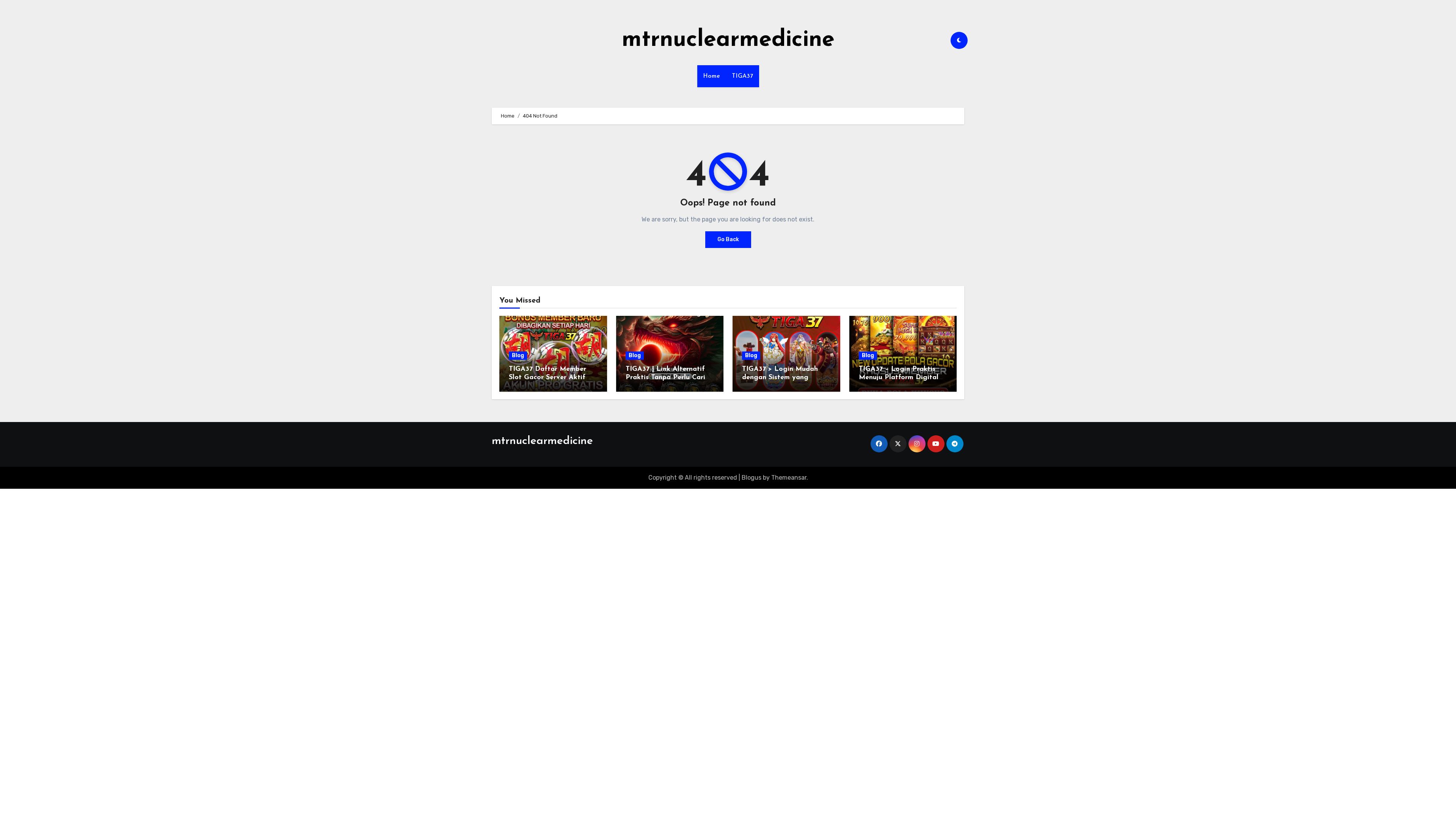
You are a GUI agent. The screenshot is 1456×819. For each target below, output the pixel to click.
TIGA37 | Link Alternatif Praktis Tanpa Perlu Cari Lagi (665, 377)
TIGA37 (742, 76)
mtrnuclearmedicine (728, 40)
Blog (518, 355)
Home (711, 76)
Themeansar (788, 477)
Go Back (728, 239)
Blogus (751, 477)
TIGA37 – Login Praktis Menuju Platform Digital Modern (898, 377)
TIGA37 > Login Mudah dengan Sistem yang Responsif (780, 377)
